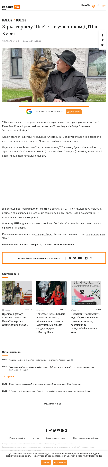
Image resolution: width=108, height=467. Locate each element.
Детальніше (60, 462)
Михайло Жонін (11, 126)
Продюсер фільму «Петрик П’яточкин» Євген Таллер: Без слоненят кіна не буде (15, 319)
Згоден (45, 462)
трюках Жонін (43, 234)
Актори (34, 244)
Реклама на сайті (17, 438)
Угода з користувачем (56, 438)
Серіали (24, 244)
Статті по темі (10, 273)
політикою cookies (92, 456)
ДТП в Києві (46, 244)
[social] (66, 258)
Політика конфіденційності (86, 438)
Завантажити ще (52, 404)
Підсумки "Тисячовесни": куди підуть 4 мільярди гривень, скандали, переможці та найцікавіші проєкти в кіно (85, 323)
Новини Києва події (64, 244)
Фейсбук (73, 126)
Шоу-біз (85, 5)
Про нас (35, 438)
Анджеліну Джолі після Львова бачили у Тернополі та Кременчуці (39, 360)
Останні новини (11, 352)
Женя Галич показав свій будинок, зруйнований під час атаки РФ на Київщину (45, 384)
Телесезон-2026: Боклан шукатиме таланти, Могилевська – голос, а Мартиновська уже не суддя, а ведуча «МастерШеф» (50, 323)
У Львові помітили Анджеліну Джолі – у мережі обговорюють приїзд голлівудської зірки (50, 391)
